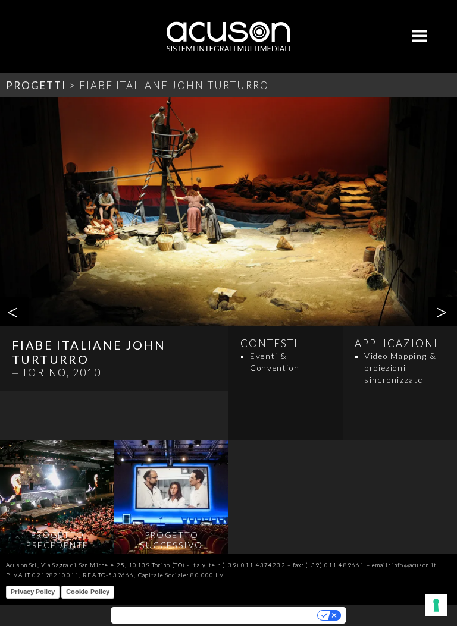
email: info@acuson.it (404, 565)
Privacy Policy (33, 591)
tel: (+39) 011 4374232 (247, 565)
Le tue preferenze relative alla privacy (257, 615)
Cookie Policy (87, 591)
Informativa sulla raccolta (153, 615)
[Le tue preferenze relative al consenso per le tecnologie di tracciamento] (436, 605)
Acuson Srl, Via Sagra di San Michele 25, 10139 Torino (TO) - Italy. (106, 565)
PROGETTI (36, 85)
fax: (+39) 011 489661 (328, 565)
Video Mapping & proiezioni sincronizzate (400, 368)
